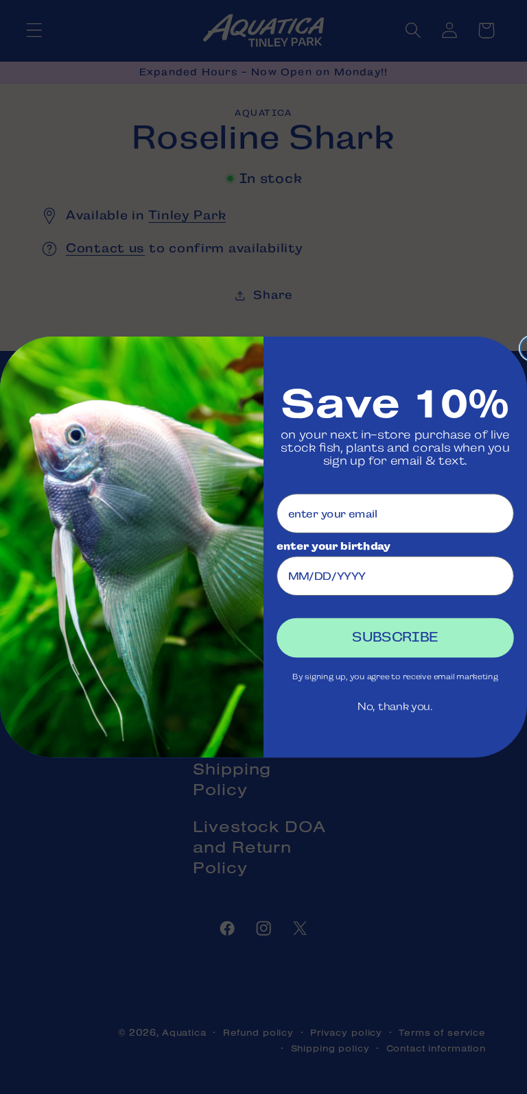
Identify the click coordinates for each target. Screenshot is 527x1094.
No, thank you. (395, 707)
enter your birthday (333, 545)
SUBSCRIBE (395, 637)
